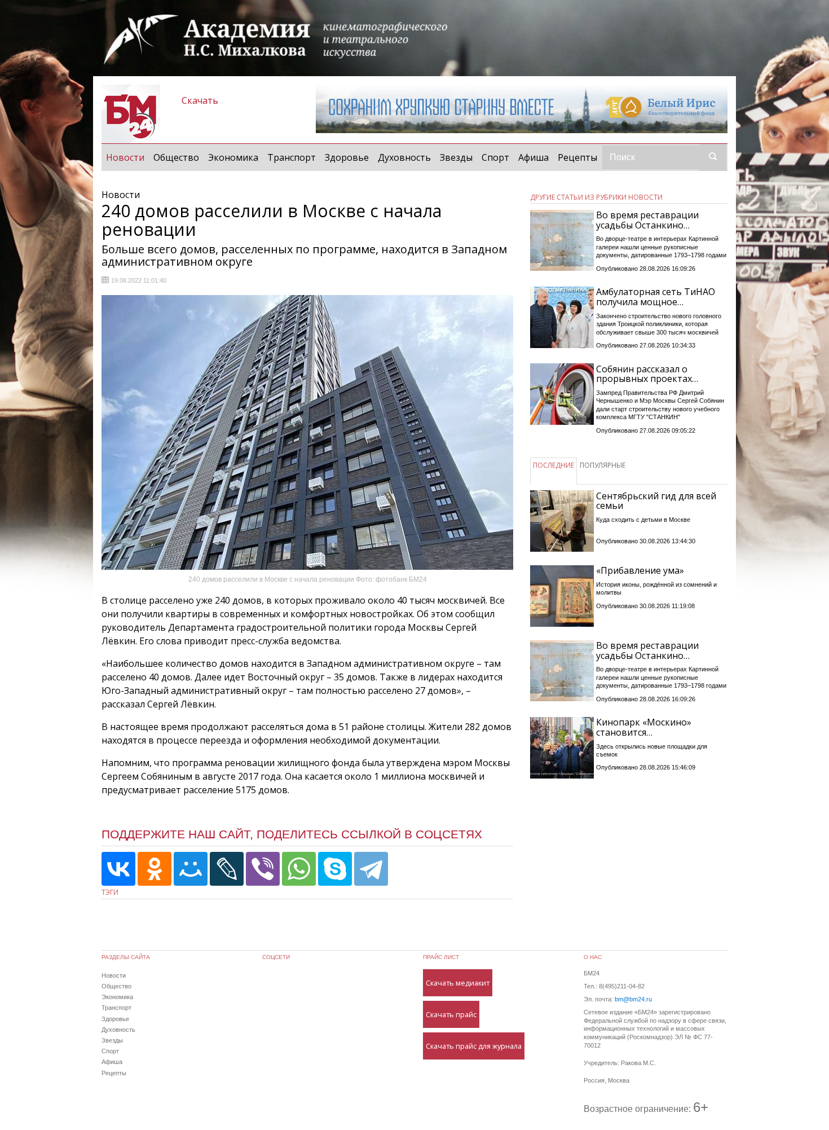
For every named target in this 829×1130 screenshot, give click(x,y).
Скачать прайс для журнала (474, 1046)
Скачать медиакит (458, 983)
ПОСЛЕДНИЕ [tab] (553, 465)
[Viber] (263, 869)
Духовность (404, 157)
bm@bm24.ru (633, 999)
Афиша (533, 157)
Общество (176, 157)
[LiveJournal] (227, 869)
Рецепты (577, 157)
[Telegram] (371, 869)
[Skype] (335, 869)
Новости (127, 157)
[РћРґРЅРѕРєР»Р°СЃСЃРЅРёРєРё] (154, 869)
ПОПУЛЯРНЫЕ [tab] (602, 465)
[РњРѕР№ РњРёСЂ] (191, 869)
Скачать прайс (451, 1014)
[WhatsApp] (299, 869)
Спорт (495, 157)
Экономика (233, 157)
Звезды (456, 157)
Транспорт (291, 157)
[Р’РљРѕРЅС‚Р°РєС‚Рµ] (118, 869)
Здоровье (347, 157)
